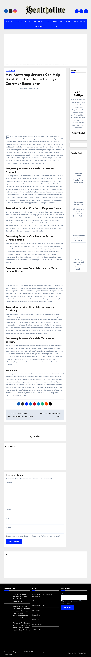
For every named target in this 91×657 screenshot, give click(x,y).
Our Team (35, 620)
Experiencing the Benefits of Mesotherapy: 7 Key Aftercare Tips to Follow (78, 209)
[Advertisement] (45, 48)
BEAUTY (69, 21)
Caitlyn (24, 88)
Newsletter (36, 615)
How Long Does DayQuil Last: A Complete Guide (78, 264)
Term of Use (36, 629)
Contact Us (36, 610)
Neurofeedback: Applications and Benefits (79, 238)
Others (31, 568)
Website (8, 527)
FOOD (40, 21)
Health (11, 568)
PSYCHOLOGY (39, 26)
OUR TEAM (53, 26)
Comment (9, 483)
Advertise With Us (38, 605)
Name (8, 509)
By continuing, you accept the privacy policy (72, 602)
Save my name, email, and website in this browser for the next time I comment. (33, 536)
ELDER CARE (58, 21)
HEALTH (9, 21)
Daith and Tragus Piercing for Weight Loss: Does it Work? (78, 177)
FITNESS (19, 21)
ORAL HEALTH (79, 21)
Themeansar (8, 654)
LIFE (48, 21)
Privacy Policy (37, 624)
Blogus (40, 652)
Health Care (10, 70)
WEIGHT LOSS (30, 21)
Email (8, 518)
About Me (35, 601)
